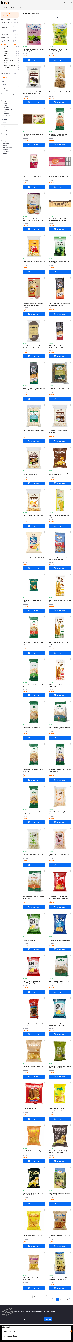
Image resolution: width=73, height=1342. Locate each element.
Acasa (2, 8)
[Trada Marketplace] (25, 2)
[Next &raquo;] (70, 1299)
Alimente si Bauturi (10, 8)
